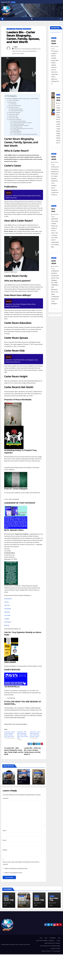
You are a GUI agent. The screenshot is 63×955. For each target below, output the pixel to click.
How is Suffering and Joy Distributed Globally (50, 945)
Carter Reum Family (14, 107)
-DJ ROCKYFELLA (17, 132)
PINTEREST (7, 622)
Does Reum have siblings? (17, 110)
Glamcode (27, 944)
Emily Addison (34, 48)
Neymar (14, 53)
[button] (60, 19)
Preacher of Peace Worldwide (19, 121)
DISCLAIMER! (16, 129)
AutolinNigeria (53, 937)
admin (15, 47)
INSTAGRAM (8, 598)
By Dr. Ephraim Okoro (17, 126)
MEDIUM (6, 625)
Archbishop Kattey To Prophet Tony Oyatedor (22, 122)
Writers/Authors (27, 28)
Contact (58, 940)
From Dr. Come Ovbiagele (18, 124)
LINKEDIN (7, 612)
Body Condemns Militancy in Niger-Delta (45, 940)
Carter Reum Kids (13, 116)
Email (5, 840)
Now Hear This (53, 211)
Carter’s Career (13, 102)
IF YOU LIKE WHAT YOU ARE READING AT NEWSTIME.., (26, 134)
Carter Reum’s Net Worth (15, 119)
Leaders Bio (19, 28)
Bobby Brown (17, 48)
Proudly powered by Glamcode (8, 944)
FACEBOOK (7, 608)
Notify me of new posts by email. (13, 872)
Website (5, 850)
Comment (6, 798)
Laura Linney (25, 51)
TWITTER (7, 605)
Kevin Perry (18, 51)
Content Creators (11, 28)
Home (41, 937)
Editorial (59, 94)
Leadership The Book (55, 948)
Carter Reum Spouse (14, 114)
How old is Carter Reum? (15, 105)
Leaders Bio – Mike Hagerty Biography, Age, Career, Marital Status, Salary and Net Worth (22, 735)
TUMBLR (6, 618)
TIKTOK (6, 602)
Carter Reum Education (14, 112)
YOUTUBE (7, 615)
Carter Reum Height (14, 117)
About (46, 937)
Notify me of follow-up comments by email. (16, 868)
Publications (14, 103)
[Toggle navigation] (31, 19)
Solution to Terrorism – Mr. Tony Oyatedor (50, 951)
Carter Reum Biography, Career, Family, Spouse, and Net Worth (22, 98)
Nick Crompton (20, 53)
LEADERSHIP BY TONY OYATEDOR (21, 125)
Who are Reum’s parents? (17, 109)
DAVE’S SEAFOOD (17, 131)
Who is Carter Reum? (14, 100)
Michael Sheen (32, 51)
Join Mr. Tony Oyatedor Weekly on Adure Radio (23, 128)
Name (5, 830)
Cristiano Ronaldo (25, 48)
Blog (59, 937)
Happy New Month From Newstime (52, 943)
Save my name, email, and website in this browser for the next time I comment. (21, 863)
